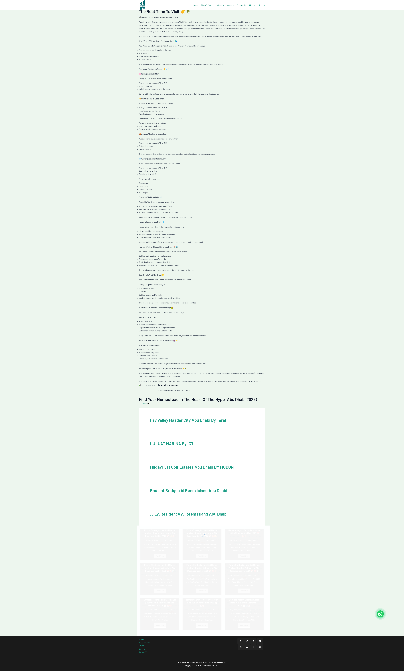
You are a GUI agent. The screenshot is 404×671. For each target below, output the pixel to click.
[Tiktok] (255, 5)
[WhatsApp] (380, 613)
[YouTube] (247, 647)
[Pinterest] (241, 647)
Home (195, 5)
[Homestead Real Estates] (142, 5)
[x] (264, 5)
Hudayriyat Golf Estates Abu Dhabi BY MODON (192, 466)
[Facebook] (250, 5)
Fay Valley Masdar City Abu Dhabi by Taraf (188, 420)
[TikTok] (253, 647)
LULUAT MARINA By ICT (171, 443)
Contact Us (241, 5)
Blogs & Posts (206, 5)
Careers (230, 5)
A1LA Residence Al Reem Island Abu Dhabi (189, 513)
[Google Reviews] (253, 641)
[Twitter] (247, 641)
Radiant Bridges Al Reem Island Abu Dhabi (188, 490)
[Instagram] (259, 5)
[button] (223, 5)
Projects (218, 5)
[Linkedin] (260, 641)
